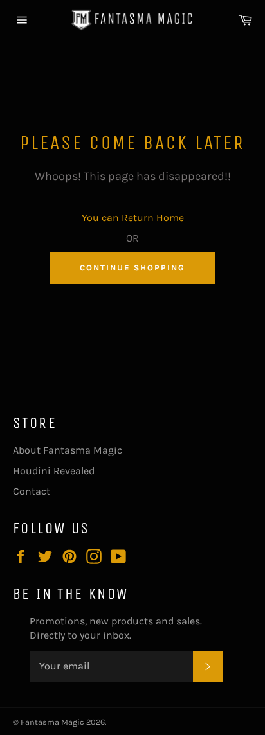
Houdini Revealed (54, 471)
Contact (31, 491)
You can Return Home (133, 217)
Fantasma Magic (52, 722)
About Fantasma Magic (67, 450)
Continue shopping (132, 267)
